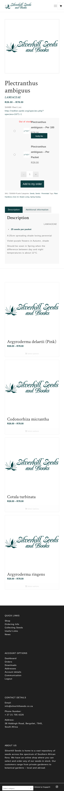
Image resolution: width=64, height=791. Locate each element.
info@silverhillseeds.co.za (19, 706)
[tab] (14, 209)
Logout (8, 679)
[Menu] (55, 5)
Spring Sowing (35, 197)
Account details (13, 672)
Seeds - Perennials (42, 193)
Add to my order (32, 184)
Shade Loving (24, 197)
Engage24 (46, 787)
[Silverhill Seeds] (26, 6)
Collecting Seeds (14, 627)
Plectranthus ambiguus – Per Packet (40, 152)
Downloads (11, 665)
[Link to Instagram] (57, 788)
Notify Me (39, 136)
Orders (8, 662)
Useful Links (11, 631)
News (8, 634)
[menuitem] (56, 5)
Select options (33, 354)
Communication (13, 675)
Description (14, 209)
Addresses (10, 668)
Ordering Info (12, 624)
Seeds (32, 193)
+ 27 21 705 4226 (14, 714)
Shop (7, 621)
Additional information (37, 209)
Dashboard (11, 658)
